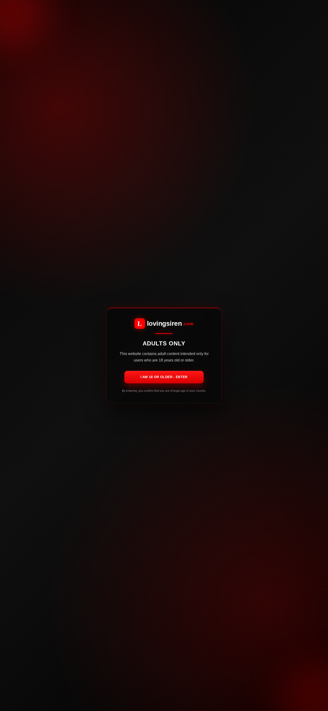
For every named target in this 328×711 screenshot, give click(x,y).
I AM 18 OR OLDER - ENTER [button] (163, 377)
